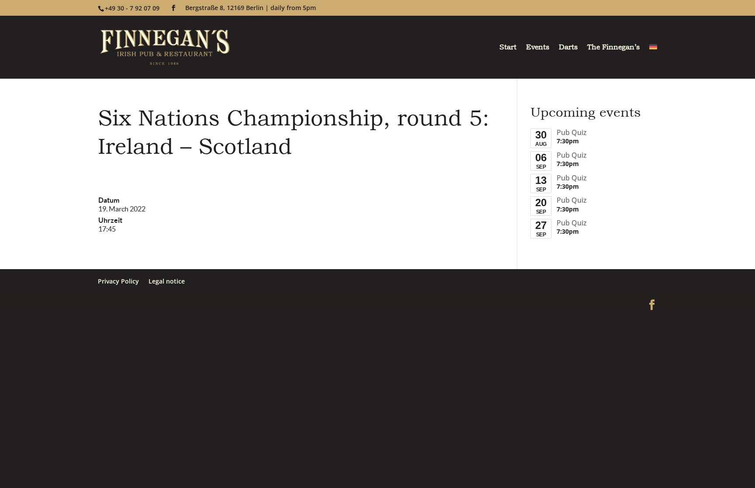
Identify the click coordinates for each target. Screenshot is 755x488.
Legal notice (167, 281)
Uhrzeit (110, 220)
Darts (568, 48)
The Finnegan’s (613, 48)
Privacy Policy (118, 281)
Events (537, 48)
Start (507, 48)
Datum (108, 200)
